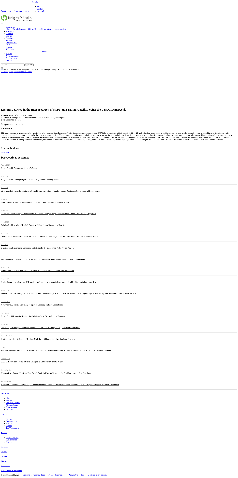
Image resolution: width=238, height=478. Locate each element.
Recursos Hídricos (26, 29)
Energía (16, 29)
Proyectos (10, 31)
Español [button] (35, 2)
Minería (9, 29)
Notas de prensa (12, 56)
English (40, 9)
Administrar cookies (76, 475)
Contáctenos (6, 11)
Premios (9, 45)
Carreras (9, 36)
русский (40, 11)
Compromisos (11, 42)
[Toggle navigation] (2, 23)
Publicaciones (11, 58)
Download (5, 152)
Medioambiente (40, 29)
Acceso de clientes (21, 11)
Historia (9, 47)
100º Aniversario (12, 49)
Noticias (9, 54)
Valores (9, 40)
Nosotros (9, 38)
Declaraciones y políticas (97, 475)
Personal (9, 34)
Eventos (9, 60)
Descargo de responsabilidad (34, 475)
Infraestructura (52, 29)
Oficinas (44, 51)
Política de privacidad (56, 475)
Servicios (62, 29)
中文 (39, 6)
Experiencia (10, 27)
